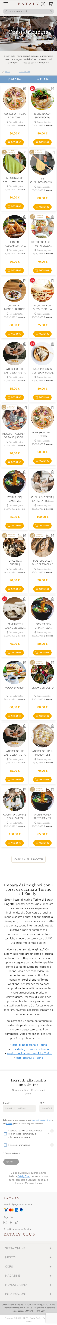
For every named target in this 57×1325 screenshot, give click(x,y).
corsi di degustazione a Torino (30, 1049)
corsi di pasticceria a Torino (29, 1045)
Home (7, 71)
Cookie (9, 1123)
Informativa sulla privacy (41, 1120)
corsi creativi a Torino (29, 1058)
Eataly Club (23, 1176)
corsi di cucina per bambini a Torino (29, 1053)
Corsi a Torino (24, 71)
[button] (43, 4)
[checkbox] (5, 1134)
